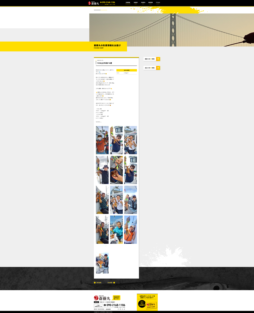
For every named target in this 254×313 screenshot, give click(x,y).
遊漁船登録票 (108, 309)
